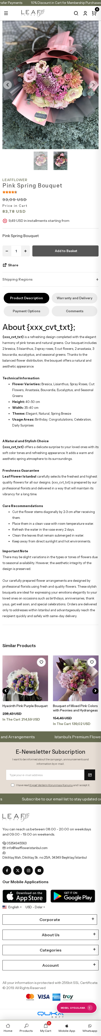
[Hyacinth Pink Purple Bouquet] (25, 678)
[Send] (89, 774)
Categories (51, 950)
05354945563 (16, 843)
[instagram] (29, 871)
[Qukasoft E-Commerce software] (50, 1015)
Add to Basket (66, 251)
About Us (51, 934)
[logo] (33, 13)
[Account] (85, 13)
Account (50, 965)
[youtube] (40, 871)
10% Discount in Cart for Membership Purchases (66, 3)
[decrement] (6, 250)
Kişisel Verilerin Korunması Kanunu (51, 785)
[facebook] (7, 871)
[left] (5, 691)
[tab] (26, 298)
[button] (6, 13)
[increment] (25, 250)
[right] (95, 691)
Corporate (49, 919)
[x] (18, 871)
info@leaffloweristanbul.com (27, 848)
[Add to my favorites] (41, 662)
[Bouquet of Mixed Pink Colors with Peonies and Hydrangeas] (76, 678)
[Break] (76, 13)
